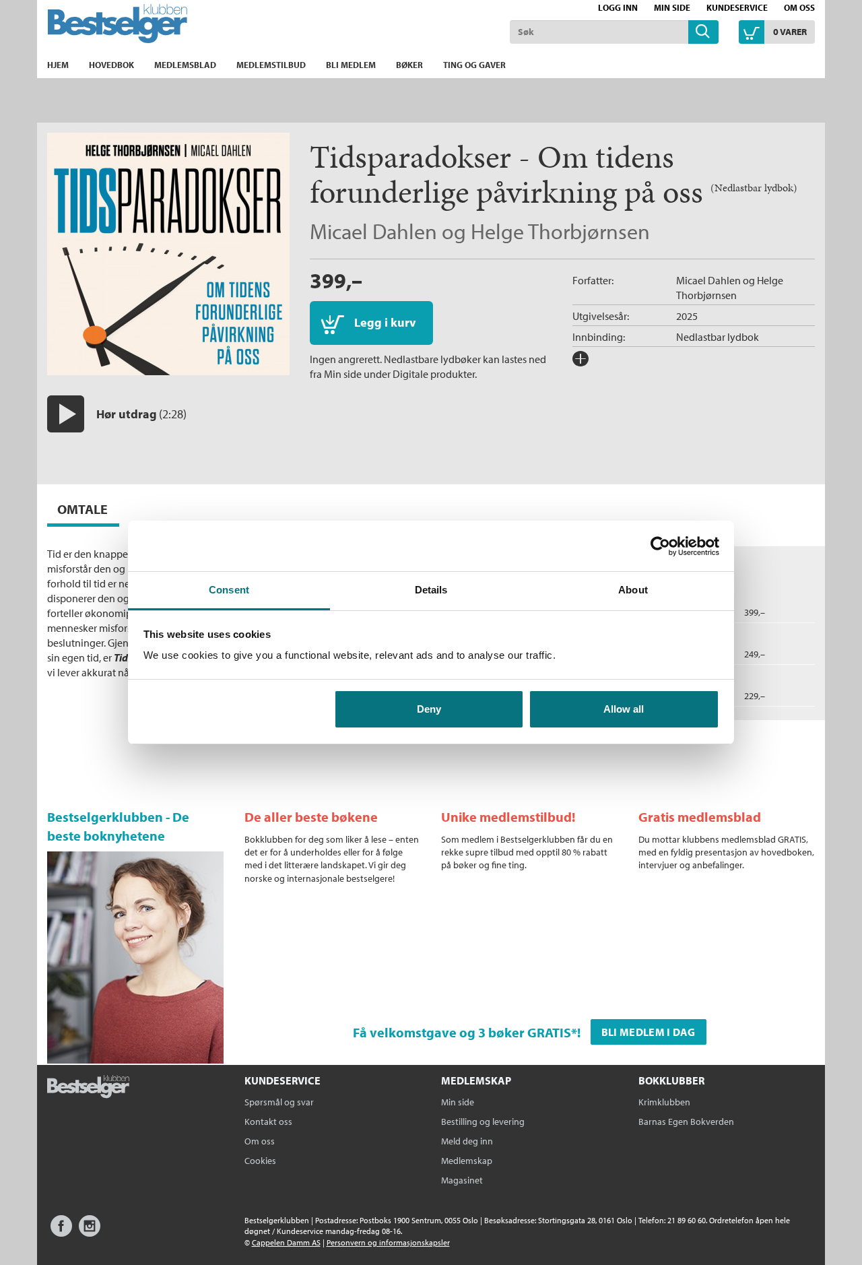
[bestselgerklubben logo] (88, 1088)
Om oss (799, 7)
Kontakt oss (268, 1121)
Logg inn (618, 7)
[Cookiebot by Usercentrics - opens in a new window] (660, 546)
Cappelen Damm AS (286, 1242)
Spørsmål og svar (279, 1102)
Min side (672, 7)
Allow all (623, 709)
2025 (687, 316)
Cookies (260, 1161)
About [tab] (633, 589)
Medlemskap (466, 1161)
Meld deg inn (467, 1141)
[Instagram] (89, 1232)
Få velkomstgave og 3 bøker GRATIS (462, 1032)
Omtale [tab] (82, 508)
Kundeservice (737, 7)
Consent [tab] (229, 589)
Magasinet (462, 1180)
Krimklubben (664, 1102)
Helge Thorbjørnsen (560, 231)
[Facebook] (61, 1232)
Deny (429, 709)
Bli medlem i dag (648, 1032)
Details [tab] (431, 589)
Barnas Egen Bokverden (686, 1121)
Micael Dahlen (373, 231)
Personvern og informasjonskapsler (388, 1242)
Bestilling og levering (483, 1121)
